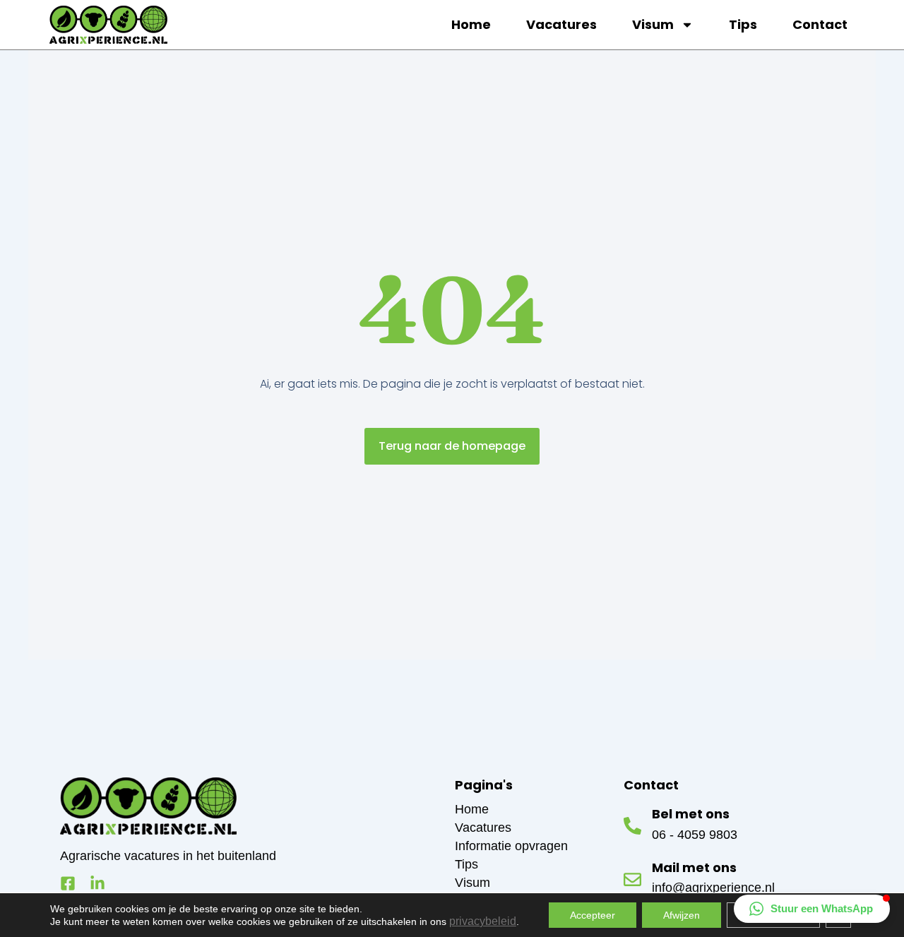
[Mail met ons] (632, 879)
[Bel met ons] (632, 826)
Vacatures (561, 24)
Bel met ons (691, 814)
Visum (653, 24)
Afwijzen (681, 915)
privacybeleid (482, 921)
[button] (812, 909)
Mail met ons (694, 867)
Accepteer (592, 915)
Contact (820, 24)
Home (471, 24)
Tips (743, 24)
